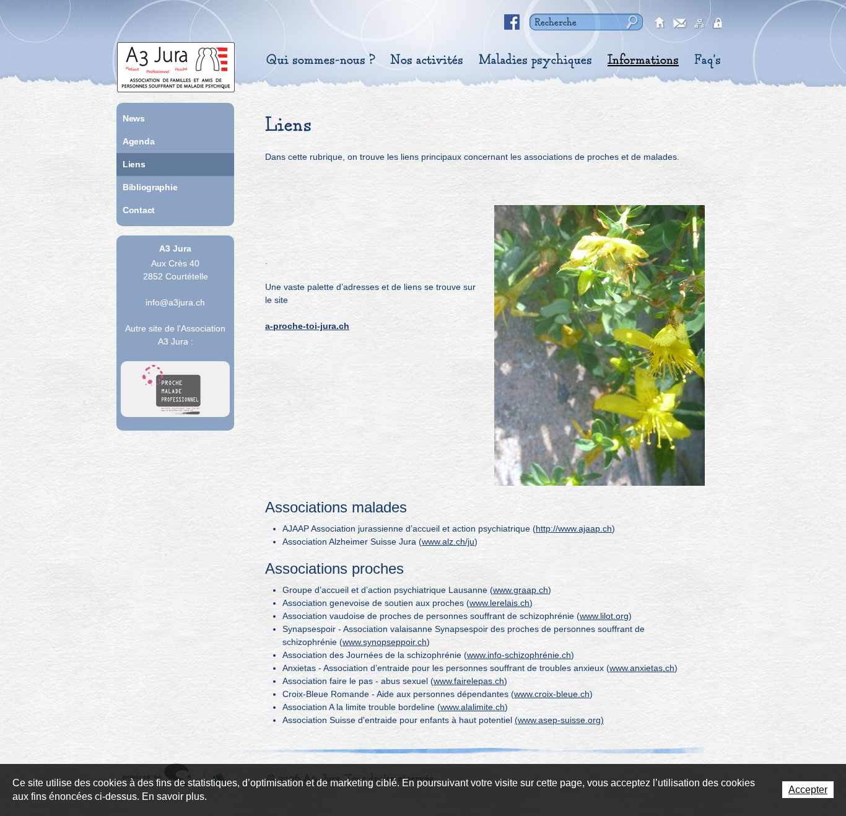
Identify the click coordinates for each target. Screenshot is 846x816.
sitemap (700, 23)
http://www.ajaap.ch (574, 528)
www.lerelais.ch (499, 603)
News (134, 118)
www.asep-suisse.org (559, 720)
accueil (660, 23)
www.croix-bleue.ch (552, 694)
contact (680, 23)
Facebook (512, 22)
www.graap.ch (520, 590)
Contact (139, 210)
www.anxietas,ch (641, 668)
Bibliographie (150, 187)
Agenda (138, 141)
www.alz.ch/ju (448, 541)
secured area (719, 23)
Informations (643, 60)
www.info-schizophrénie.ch (519, 655)
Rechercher (631, 22)
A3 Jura (175, 64)
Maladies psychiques (535, 60)
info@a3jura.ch (175, 302)
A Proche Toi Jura (175, 389)
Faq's (707, 60)
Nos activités (426, 60)
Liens (134, 164)
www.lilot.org (604, 616)
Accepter (807, 789)
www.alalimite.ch (472, 707)
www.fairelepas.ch (469, 681)
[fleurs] (599, 345)
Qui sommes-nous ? (320, 60)
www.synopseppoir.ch (384, 642)
